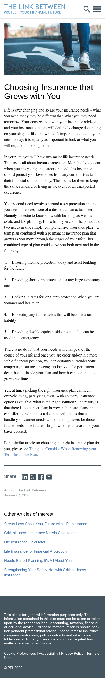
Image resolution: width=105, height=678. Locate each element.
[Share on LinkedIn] (25, 477)
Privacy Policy (72, 653)
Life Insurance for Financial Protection (35, 551)
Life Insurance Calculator (24, 542)
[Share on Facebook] (41, 477)
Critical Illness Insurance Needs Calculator (39, 533)
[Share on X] (33, 477)
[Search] (87, 9)
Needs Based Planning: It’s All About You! (38, 560)
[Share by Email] (49, 477)
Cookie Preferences (20, 653)
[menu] (97, 9)
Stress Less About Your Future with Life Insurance (45, 523)
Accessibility (48, 653)
